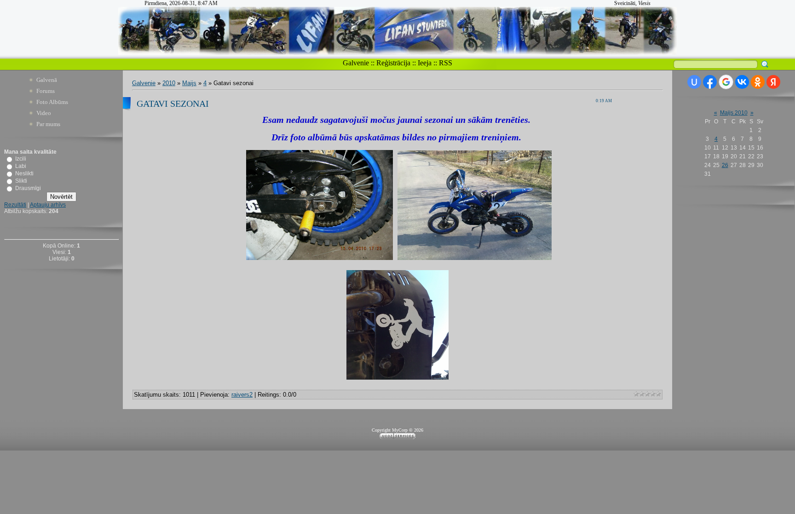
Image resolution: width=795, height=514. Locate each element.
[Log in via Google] (726, 82)
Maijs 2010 (734, 113)
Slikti (21, 181)
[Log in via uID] (694, 82)
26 (725, 165)
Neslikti (24, 173)
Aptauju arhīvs (48, 205)
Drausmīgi (28, 188)
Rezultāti (15, 205)
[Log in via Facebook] (710, 82)
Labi (20, 166)
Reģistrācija (393, 63)
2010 (168, 83)
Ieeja (425, 63)
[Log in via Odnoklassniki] (758, 82)
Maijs (189, 83)
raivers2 (242, 394)
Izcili (20, 159)
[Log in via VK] (742, 82)
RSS (445, 63)
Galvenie (356, 63)
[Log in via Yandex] (773, 82)
